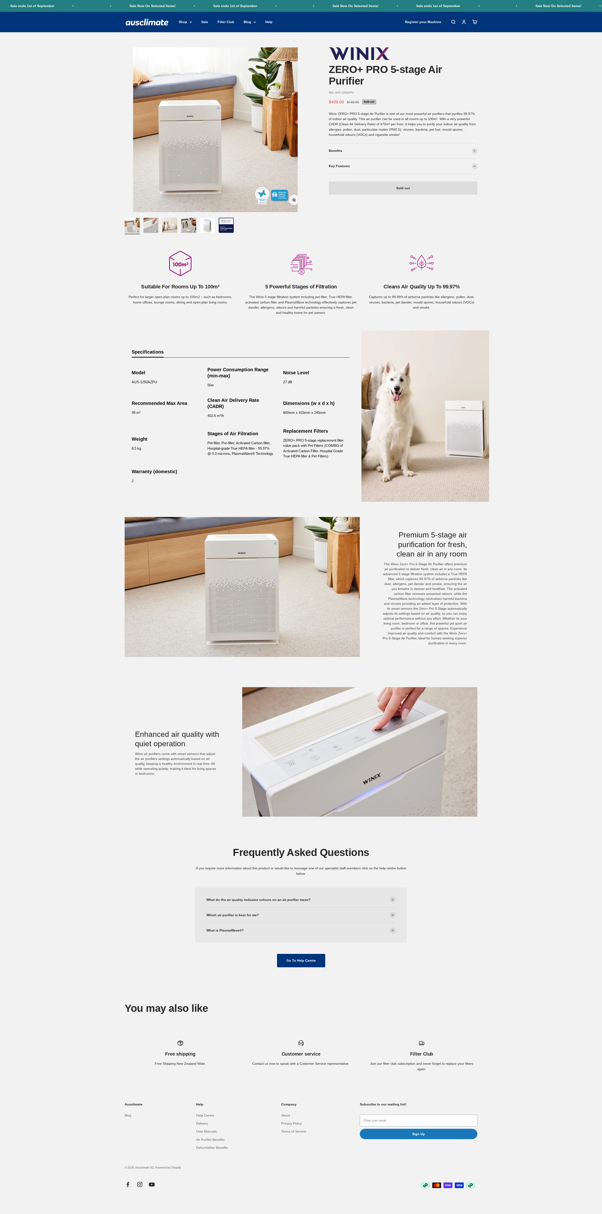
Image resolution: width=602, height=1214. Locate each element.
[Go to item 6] (226, 226)
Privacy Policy (291, 1123)
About (285, 1115)
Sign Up (418, 1134)
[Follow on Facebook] (128, 1184)
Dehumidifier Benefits (212, 1147)
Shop (183, 22)
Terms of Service (293, 1131)
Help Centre (205, 1115)
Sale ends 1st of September (190, 6)
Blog (247, 22)
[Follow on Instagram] (140, 1184)
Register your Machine (423, 22)
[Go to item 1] (132, 226)
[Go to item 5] (207, 226)
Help (269, 22)
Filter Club (226, 22)
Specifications (148, 352)
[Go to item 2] (150, 226)
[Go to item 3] (169, 226)
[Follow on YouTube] (152, 1184)
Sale (204, 22)
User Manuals (206, 1131)
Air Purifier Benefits (210, 1139)
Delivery (202, 1123)
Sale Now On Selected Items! (107, 6)
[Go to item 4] (188, 226)
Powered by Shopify (168, 1167)
